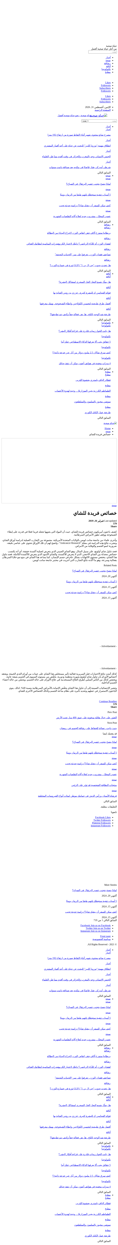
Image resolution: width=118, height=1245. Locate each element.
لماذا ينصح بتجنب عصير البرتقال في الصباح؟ (88, 184)
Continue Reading (108, 701)
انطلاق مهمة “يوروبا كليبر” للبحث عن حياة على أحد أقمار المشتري (77, 145)
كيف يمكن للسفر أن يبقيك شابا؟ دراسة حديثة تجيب (85, 205)
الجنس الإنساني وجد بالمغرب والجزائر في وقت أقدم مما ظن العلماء (76, 156)
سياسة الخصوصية (101, 939)
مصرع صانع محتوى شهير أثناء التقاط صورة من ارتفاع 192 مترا (79, 135)
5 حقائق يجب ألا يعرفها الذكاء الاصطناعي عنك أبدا (86, 341)
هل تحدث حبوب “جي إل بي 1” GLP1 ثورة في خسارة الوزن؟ (80, 265)
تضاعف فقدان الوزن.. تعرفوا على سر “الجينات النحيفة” (83, 254)
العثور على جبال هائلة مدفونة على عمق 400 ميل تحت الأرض (86, 717)
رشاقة (107, 63)
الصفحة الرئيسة (103, 110)
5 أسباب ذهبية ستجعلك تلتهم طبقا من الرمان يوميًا (85, 194)
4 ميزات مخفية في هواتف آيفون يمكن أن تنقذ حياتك (85, 363)
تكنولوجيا (106, 69)
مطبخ (108, 72)
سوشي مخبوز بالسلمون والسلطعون (92, 401)
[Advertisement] (59, 22)
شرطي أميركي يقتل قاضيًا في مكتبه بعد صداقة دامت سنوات (80, 167)
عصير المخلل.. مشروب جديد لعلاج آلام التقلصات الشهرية (82, 216)
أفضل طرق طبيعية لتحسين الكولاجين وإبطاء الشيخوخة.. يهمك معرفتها (75, 303)
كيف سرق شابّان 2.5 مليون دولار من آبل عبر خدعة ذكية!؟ (81, 352)
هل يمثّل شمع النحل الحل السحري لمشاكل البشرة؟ (85, 282)
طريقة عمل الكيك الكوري (98, 412)
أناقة (108, 66)
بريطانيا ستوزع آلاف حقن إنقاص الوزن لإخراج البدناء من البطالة (79, 233)
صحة (108, 60)
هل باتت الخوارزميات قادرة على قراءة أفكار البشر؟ (85, 331)
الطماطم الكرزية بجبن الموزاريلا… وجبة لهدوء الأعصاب (83, 391)
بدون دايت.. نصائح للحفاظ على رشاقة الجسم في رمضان (88, 728)
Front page (105, 936)
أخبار (108, 57)
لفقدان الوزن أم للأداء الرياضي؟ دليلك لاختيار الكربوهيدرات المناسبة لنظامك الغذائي (68, 243)
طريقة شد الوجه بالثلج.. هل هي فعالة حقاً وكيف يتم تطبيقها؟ (80, 314)
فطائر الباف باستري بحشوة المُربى (93, 380)
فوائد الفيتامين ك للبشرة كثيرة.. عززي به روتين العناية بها (82, 292)
